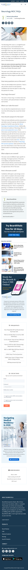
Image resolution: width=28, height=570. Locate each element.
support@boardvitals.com (10, 548)
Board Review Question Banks (14, 479)
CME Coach (14, 481)
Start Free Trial (14, 235)
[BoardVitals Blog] (6, 4)
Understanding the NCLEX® (14, 476)
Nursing (4, 536)
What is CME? (14, 474)
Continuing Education (19, 18)
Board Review (5, 529)
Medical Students (6, 534)
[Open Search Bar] (21, 4)
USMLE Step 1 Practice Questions (14, 354)
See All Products (6, 539)
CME (3, 531)
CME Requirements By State (14, 362)
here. (18, 139)
